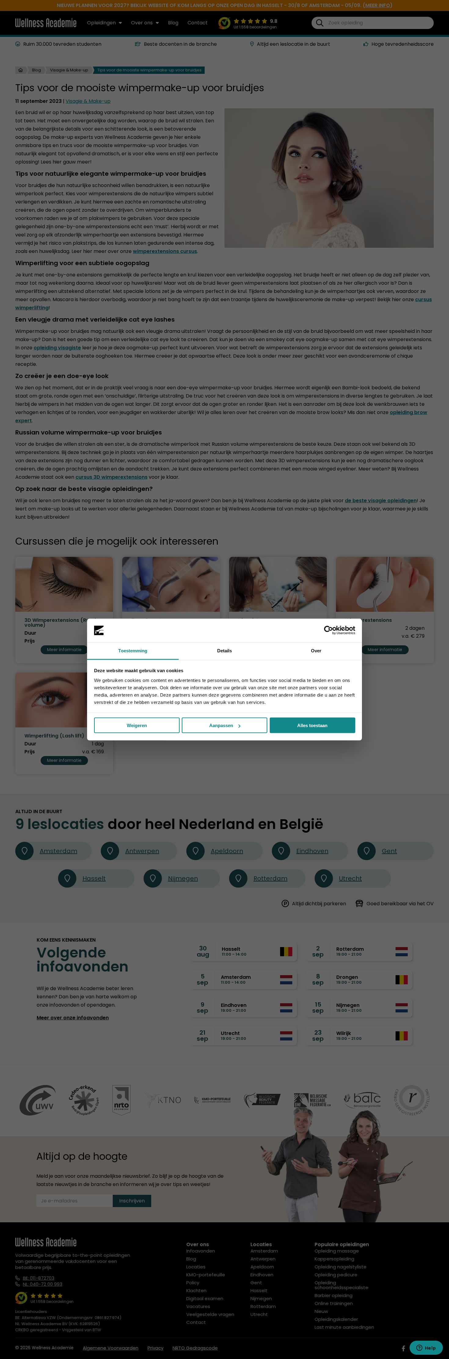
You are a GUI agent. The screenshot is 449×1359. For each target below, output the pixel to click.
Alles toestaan (312, 725)
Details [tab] (224, 650)
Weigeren (137, 725)
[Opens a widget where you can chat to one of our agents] (426, 1348)
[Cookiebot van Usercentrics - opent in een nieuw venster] (328, 630)
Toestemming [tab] (132, 650)
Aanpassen (221, 725)
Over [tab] (316, 650)
